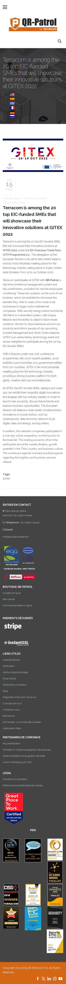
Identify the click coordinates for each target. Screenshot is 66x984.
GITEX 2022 (10, 250)
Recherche (9, 715)
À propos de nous (12, 703)
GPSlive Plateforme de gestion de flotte (24, 756)
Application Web (12, 728)
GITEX (6, 478)
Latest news (19, 202)
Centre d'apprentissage (15, 672)
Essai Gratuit (9, 678)
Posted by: (12, 198)
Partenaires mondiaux (15, 684)
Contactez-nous (11, 709)
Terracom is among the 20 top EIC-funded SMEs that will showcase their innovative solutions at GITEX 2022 (32, 221)
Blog (5, 691)
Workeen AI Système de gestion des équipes (27, 749)
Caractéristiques (11, 659)
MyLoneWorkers (11, 743)
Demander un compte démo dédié (22, 722)
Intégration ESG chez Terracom (19, 697)
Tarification (8, 666)
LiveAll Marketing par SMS (17, 762)
